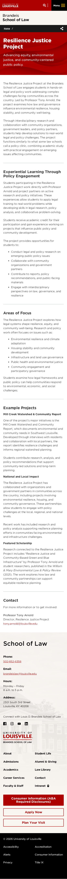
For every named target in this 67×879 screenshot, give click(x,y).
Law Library (43, 769)
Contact (40, 777)
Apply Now (33, 812)
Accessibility (11, 846)
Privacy (7, 862)
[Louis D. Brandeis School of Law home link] (18, 737)
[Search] (46, 5)
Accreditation (43, 846)
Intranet (40, 785)
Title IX (39, 862)
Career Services (13, 777)
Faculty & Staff (13, 785)
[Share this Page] (61, 28)
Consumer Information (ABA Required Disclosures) (33, 800)
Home (7, 28)
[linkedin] (26, 723)
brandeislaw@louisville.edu (20, 673)
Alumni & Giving (45, 761)
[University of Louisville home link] (11, 5)
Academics (10, 769)
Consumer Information (49, 854)
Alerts (6, 854)
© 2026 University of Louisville (22, 839)
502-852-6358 (12, 661)
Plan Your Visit (33, 822)
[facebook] (5, 723)
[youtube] (19, 723)
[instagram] (12, 723)
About (7, 753)
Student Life (43, 753)
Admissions (10, 761)
